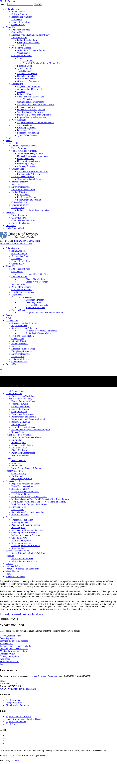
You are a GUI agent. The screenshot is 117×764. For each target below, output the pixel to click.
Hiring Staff (16, 440)
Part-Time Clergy (19, 424)
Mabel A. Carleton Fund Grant (25, 491)
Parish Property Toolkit (21, 478)
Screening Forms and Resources (25, 545)
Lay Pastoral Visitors (26, 197)
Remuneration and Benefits (23, 416)
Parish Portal (11, 724)
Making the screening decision (13, 651)
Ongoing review (7, 654)
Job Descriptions (18, 442)
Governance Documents (28, 81)
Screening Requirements (28, 133)
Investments (16, 465)
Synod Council (24, 68)
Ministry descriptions (9, 656)
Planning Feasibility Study (37, 274)
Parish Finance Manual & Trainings (27, 468)
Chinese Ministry (19, 202)
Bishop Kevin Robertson (28, 42)
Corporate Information (21, 55)
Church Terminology (20, 22)
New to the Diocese (20, 409)
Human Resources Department (31, 109)
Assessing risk (6, 643)
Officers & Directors (26, 78)
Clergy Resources (19, 218)
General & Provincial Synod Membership (41, 63)
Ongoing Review (19, 538)
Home (3, 385)
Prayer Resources (19, 148)
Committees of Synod (27, 73)
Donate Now (6, 243)
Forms (8, 574)
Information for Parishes (22, 558)
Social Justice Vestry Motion (30, 153)
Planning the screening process (14, 641)
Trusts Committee (25, 71)
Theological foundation (10, 635)
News (8, 138)
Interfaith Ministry (19, 181)
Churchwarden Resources (23, 220)
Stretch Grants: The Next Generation (28, 512)
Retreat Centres (18, 432)
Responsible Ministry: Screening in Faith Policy (21, 614)
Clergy (23, 241)
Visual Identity (23, 53)
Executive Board (24, 66)
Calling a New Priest (20, 406)
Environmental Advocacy (28, 174)
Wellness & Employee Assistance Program (30, 429)
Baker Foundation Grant (22, 486)
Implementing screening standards (15, 646)
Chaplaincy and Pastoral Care (30, 96)
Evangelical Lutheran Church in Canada (24, 719)
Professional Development (23, 414)
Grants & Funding (14, 481)
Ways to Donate (18, 120)
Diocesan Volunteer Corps (23, 189)
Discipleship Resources (21, 351)
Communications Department (30, 102)
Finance (9, 458)
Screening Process (19, 522)
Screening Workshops (21, 543)
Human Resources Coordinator (45, 676)
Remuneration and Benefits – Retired (28, 419)
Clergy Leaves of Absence (23, 427)
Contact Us (11, 225)
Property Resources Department (31, 117)
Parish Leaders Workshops (23, 396)
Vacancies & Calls (19, 404)
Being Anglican (18, 11)
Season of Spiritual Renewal (24, 145)
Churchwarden (33, 241)
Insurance (15, 463)
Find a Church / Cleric (22, 243)
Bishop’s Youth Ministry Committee (33, 210)
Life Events (16, 19)
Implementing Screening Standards (27, 530)
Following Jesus (13, 9)
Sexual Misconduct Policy (17, 550)
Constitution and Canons (22, 292)
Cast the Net (17, 32)
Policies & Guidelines (15, 576)
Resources (10, 212)
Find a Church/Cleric (20, 223)
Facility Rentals (18, 476)
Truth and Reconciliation (22, 176)
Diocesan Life (12, 143)
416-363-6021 (6, 689)
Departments (17, 84)
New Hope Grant (19, 507)
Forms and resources (9, 661)
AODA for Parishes (20, 455)
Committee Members (26, 76)
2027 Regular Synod (20, 29)
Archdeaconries (18, 45)
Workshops (5, 659)
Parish (17, 241)
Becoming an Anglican (21, 17)
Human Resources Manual (23, 401)
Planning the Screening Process (25, 525)
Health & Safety (13, 566)
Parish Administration (17, 385)
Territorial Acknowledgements (30, 179)
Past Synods (28, 60)
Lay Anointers (23, 194)
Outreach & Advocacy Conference (32, 156)
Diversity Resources (20, 187)
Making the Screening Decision (25, 535)
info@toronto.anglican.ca (24, 689)
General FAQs (18, 24)
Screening (10, 517)
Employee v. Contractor (22, 445)
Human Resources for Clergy (19, 398)
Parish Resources (19, 215)
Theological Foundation (22, 520)
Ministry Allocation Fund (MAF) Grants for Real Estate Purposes (40, 499)
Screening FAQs (18, 548)
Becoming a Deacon (26, 127)
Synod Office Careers (27, 135)
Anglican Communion (16, 721)
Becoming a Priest (25, 130)
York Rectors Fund (20, 514)
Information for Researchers (24, 561)
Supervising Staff (19, 447)
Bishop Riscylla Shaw (27, 40)
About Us (10, 27)
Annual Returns (18, 460)
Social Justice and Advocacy (30, 112)
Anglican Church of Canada (18, 716)
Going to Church (19, 14)
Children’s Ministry (20, 205)
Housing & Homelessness (28, 161)
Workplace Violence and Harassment (22, 568)
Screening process (8, 638)
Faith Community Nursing (29, 200)
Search (3, 4)
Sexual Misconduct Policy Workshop (28, 553)
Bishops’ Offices (24, 94)
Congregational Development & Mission (35, 104)
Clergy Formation (19, 411)
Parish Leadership (14, 393)
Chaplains (27, 99)
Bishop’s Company (20, 489)
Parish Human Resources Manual (26, 437)
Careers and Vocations (21, 125)
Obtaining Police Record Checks (26, 532)
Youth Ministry (18, 207)
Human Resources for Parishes (19, 435)
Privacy (9, 563)
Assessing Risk (18, 527)
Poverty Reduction (25, 158)
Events (9, 140)
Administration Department (29, 89)
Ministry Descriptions (21, 540)
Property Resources (14, 471)
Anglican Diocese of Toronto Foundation (35, 122)
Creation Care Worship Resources (32, 171)
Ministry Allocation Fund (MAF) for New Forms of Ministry (38, 502)
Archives (21, 91)
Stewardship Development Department (34, 114)
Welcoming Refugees (26, 163)
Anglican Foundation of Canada (25, 483)
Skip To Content (7, 1)
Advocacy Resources (26, 166)
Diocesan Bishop (19, 37)
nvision (18, 760)
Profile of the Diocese (21, 48)
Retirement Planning (20, 422)
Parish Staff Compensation (23, 453)
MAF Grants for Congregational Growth (29, 504)
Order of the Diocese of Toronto (31, 50)
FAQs (2, 664)
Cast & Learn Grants (20, 494)
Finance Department (26, 107)
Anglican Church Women (28, 86)
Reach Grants (17, 509)
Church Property (18, 473)
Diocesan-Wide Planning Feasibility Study (30, 35)
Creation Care (17, 169)
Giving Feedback (19, 450)
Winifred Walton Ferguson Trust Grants (29, 496)
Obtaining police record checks (14, 648)
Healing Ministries (19, 192)
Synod (20, 58)
